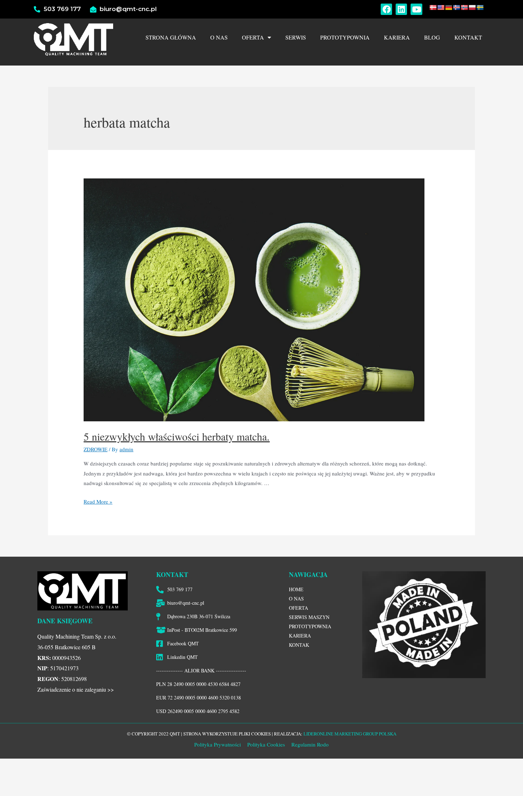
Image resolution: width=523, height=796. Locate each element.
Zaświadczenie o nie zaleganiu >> (75, 689)
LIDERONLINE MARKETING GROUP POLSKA (349, 733)
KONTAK (299, 644)
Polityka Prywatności (217, 744)
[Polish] (472, 7)
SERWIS (295, 37)
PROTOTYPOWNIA (345, 37)
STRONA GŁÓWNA (171, 37)
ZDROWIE (95, 449)
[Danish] (433, 7)
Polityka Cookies (265, 744)
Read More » (98, 501)
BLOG (432, 37)
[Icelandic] (456, 7)
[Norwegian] (464, 7)
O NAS (219, 37)
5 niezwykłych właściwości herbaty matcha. (177, 436)
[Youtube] (416, 9)
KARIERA (397, 37)
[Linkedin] (401, 9)
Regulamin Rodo (310, 744)
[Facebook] (386, 9)
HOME (296, 589)
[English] (440, 7)
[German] (448, 7)
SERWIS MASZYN (309, 617)
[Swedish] (480, 7)
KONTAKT (468, 37)
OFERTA (253, 37)
